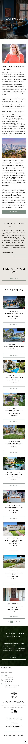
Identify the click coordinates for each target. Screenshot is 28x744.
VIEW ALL (14, 257)
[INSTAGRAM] (10, 719)
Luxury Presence (14, 728)
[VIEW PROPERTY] (14, 323)
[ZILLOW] (21, 719)
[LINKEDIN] (14, 719)
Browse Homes (14, 278)
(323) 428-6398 (8, 681)
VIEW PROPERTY (14, 324)
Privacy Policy (20, 735)
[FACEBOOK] (7, 719)
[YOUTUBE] (17, 719)
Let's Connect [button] (14, 211)
